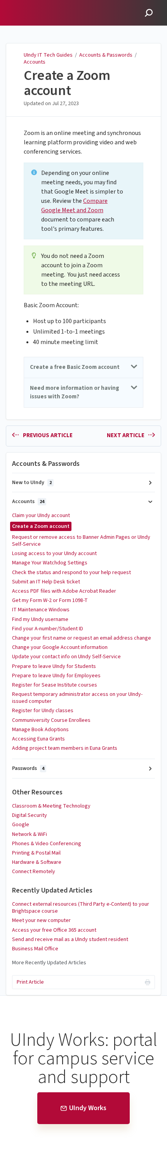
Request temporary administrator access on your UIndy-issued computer (77, 697)
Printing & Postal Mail (36, 853)
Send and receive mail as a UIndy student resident (70, 939)
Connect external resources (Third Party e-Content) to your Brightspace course (80, 907)
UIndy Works (87, 1108)
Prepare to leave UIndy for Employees (56, 676)
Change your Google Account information (60, 647)
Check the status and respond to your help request (71, 572)
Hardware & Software (36, 862)
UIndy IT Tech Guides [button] (39, 4)
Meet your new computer (41, 920)
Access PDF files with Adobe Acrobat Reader (64, 591)
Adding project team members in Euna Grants (64, 748)
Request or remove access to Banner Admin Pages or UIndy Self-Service (81, 540)
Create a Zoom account (67, 83)
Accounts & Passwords (105, 55)
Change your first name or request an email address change (81, 638)
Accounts (34, 62)
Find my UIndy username (40, 619)
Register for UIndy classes (42, 710)
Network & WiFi (29, 834)
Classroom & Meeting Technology (51, 806)
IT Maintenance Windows (41, 610)
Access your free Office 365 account (54, 930)
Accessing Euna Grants (38, 739)
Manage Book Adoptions (40, 729)
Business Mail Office (35, 949)
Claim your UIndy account (41, 515)
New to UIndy (32, 482)
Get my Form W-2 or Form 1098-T (50, 600)
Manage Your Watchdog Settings (49, 563)
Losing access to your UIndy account (54, 553)
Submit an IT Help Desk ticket (46, 582)
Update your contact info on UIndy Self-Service (66, 657)
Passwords (28, 768)
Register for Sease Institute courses (54, 685)
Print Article (30, 982)
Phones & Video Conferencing (46, 844)
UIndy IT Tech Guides (48, 55)
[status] (83, 201)
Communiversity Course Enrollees (51, 720)
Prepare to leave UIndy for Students (54, 666)
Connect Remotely (33, 871)
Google (20, 825)
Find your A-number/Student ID (47, 629)
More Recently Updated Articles (49, 962)
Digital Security (29, 815)
